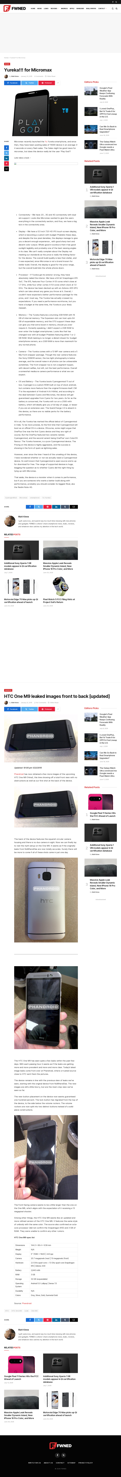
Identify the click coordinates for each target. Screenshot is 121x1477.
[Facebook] (6, 147)
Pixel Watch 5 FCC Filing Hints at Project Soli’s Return (59, 600)
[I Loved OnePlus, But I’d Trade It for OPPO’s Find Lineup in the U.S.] (90, 111)
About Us (48, 1463)
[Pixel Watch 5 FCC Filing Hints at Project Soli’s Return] (60, 586)
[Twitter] (6, 153)
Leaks (46, 8)
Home (33, 8)
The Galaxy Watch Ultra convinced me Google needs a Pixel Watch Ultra (108, 146)
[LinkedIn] (6, 158)
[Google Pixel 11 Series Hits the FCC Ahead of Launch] (21, 1363)
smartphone (34, 498)
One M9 (34, 1311)
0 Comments (38, 76)
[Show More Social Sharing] (58, 83)
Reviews (54, 8)
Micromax (23, 498)
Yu (46, 141)
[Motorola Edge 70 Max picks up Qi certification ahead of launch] (21, 586)
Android (64, 8)
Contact (101, 8)
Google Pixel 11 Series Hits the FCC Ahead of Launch (21, 1377)
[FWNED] (15, 8)
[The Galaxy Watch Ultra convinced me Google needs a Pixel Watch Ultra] (90, 144)
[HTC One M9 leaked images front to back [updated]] (41, 738)
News (39, 8)
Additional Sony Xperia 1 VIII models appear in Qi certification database (20, 566)
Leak (26, 1311)
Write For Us (34, 1463)
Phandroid (19, 774)
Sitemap (71, 1463)
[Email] (6, 168)
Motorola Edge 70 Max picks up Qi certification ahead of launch (21, 600)
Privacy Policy (85, 1463)
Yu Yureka (46, 498)
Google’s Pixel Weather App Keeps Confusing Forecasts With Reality (107, 93)
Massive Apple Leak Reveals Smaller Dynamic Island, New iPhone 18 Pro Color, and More (58, 566)
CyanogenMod (11, 498)
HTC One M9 (17, 1311)
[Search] (116, 8)
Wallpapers (91, 8)
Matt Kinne (15, 76)
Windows (80, 8)
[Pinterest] (6, 163)
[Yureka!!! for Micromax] (41, 112)
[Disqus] (41, 644)
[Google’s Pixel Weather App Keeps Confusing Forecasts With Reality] (90, 90)
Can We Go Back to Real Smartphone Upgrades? (108, 129)
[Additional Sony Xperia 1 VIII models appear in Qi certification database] (21, 550)
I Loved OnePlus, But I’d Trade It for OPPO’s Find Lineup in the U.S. (108, 112)
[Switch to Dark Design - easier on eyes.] (112, 8)
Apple (72, 8)
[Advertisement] (60, 32)
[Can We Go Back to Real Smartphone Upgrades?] (90, 129)
